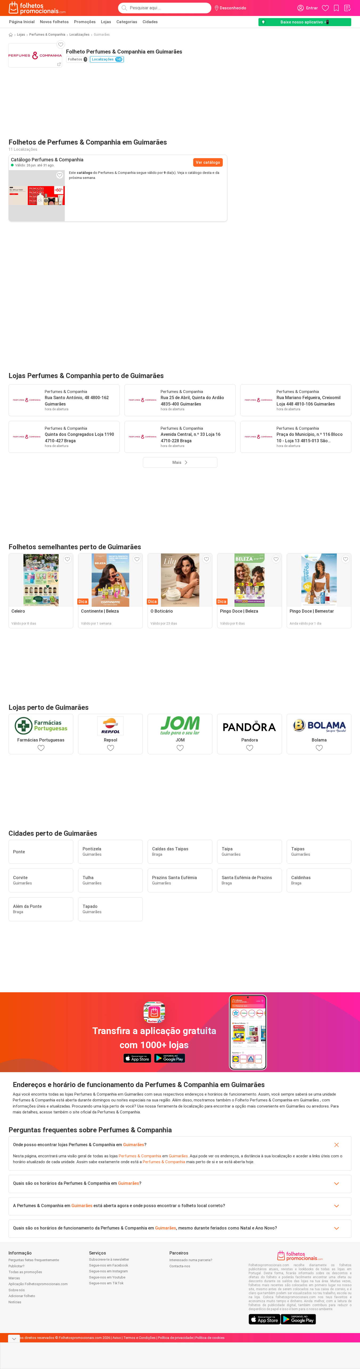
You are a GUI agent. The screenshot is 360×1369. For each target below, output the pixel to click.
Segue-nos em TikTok (106, 1283)
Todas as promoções (25, 1272)
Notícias (15, 1302)
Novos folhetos (54, 21)
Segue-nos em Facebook (108, 1265)
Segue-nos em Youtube (107, 1277)
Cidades (150, 21)
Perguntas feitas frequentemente (34, 1260)
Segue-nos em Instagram (108, 1271)
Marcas (14, 1278)
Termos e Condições (139, 1338)
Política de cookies (210, 1338)
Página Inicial (22, 21)
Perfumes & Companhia (47, 34)
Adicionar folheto (22, 1296)
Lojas (106, 21)
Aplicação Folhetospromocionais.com (38, 1284)
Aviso (116, 1338)
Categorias (126, 21)
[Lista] (347, 8)
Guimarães (133, 1144)
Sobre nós (17, 1290)
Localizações (80, 34)
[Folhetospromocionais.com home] (37, 8)
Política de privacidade (175, 1338)
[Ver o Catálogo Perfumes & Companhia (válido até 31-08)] (37, 195)
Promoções (85, 21)
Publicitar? (17, 1266)
